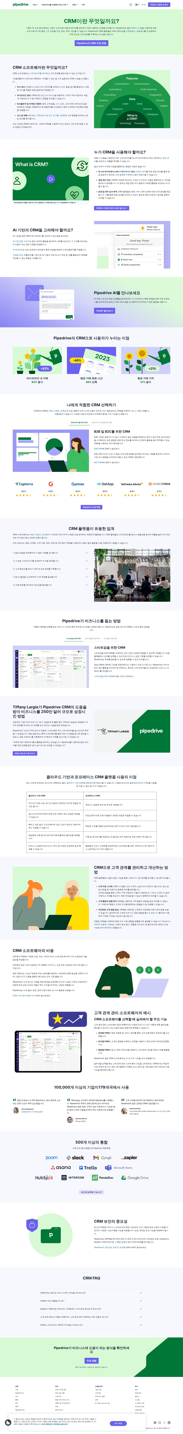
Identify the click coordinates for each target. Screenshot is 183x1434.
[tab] (79, 422)
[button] (8, 1422)
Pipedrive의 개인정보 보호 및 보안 (108, 1247)
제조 (44, 534)
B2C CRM (98, 462)
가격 (83, 5)
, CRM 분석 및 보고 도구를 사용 (49, 115)
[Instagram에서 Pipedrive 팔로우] (159, 1423)
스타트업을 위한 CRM (103, 676)
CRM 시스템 (136, 28)
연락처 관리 (141, 171)
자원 (74, 5)
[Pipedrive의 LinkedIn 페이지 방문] (169, 1422)
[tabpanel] (91, 451)
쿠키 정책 (59, 202)
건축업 (63, 411)
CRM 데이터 (125, 171)
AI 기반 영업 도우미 (21, 241)
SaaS (32, 534)
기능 (34, 5)
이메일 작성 (18, 255)
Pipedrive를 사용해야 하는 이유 (54, 5)
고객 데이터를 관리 (38, 73)
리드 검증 (60, 104)
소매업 (56, 411)
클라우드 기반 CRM (75, 783)
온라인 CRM (143, 783)
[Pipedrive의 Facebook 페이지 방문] (155, 1423)
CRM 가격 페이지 (20, 995)
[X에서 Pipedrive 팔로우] (164, 1423)
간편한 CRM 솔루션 (31, 730)
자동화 (129, 31)
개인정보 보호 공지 (60, 1424)
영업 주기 (155, 913)
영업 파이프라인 (47, 95)
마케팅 (53, 534)
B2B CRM (98, 449)
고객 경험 (50, 31)
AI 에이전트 (18, 250)
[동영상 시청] (51, 179)
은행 (50, 411)
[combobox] (137, 4)
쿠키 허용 (118, 1423)
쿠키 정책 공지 (47, 1424)
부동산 (38, 534)
